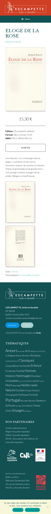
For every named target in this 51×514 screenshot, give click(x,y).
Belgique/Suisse (15, 355)
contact (27, 325)
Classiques (26, 360)
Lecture (28, 381)
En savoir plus (32, 510)
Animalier (21, 351)
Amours (11, 350)
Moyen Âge (16, 385)
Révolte (24, 400)
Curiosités (24, 365)
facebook (12, 325)
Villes (8, 410)
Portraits (33, 394)
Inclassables (25, 275)
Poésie (15, 271)
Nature (10, 390)
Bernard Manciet (13, 41)
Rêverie (32, 400)
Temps (36, 405)
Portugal (12, 400)
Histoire (10, 375)
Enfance (35, 365)
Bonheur (26, 355)
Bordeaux (36, 355)
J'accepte (18, 510)
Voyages (18, 410)
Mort (8, 385)
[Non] (47, 506)
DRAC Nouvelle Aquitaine (17, 435)
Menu (27, 19)
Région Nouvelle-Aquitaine (17, 431)
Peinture (36, 390)
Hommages (23, 376)
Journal (21, 381)
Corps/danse (11, 365)
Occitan (36, 275)
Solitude (10, 405)
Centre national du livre (16, 428)
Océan (28, 390)
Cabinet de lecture (11, 361)
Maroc (42, 381)
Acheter (25, 147)
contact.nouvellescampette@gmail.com (23, 318)
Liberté (35, 381)
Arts (27, 350)
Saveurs (41, 400)
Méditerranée (29, 385)
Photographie (11, 394)
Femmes (30, 371)
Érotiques (27, 411)
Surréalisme (27, 405)
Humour (36, 375)
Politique (23, 394)
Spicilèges (18, 406)
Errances (10, 370)
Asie (33, 351)
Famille (20, 370)
